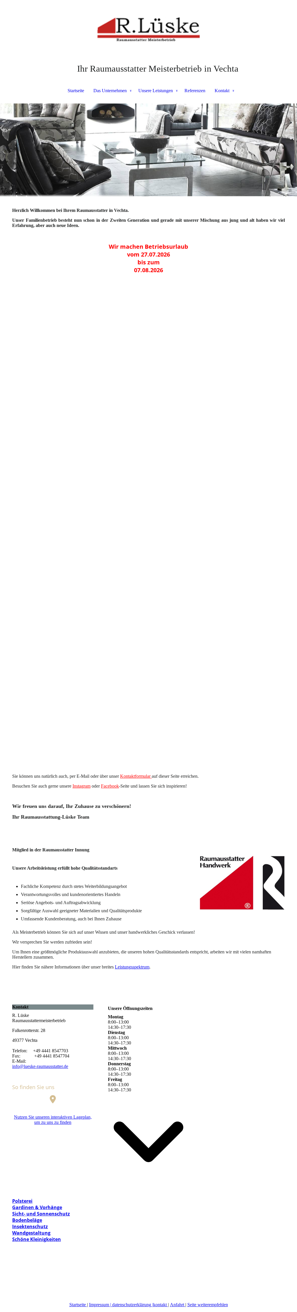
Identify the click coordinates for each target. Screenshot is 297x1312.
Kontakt (222, 90)
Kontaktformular (136, 776)
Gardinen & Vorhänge (37, 1207)
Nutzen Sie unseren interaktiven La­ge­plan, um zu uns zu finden (53, 1120)
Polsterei (22, 1201)
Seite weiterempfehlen (207, 1304)
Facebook (110, 786)
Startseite (76, 90)
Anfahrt (177, 1304)
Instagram (81, 786)
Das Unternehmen (110, 90)
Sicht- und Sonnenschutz (41, 1214)
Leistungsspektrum (132, 966)
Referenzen (194, 90)
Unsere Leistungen (155, 90)
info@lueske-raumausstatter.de (40, 1066)
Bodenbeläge (27, 1220)
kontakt (160, 1304)
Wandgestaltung (31, 1233)
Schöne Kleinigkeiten (36, 1239)
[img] (148, 29)
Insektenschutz (30, 1226)
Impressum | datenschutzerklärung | (121, 1304)
